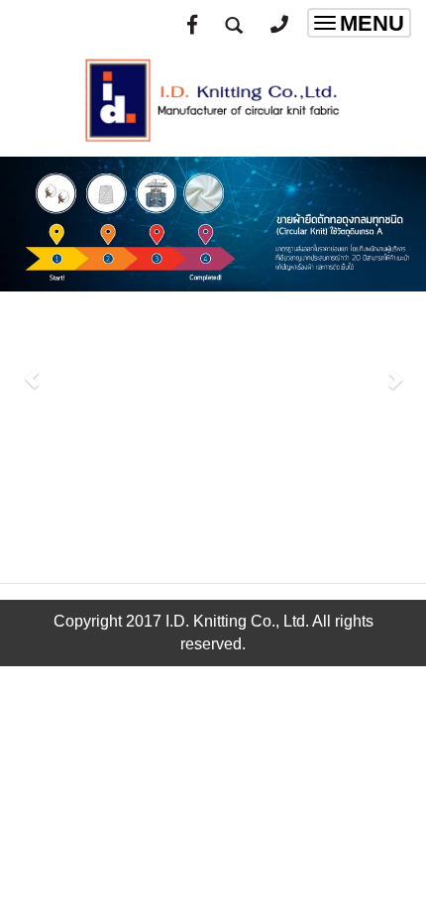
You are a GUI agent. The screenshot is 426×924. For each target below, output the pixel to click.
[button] (32, 369)
